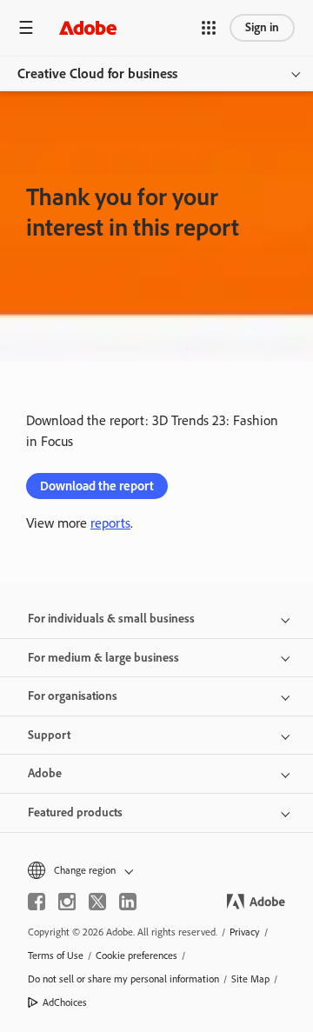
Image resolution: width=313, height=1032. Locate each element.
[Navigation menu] (26, 27)
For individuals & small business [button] (111, 618)
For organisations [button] (72, 696)
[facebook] (36, 901)
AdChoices (65, 1002)
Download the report (97, 486)
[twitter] (97, 901)
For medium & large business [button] (103, 657)
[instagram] (67, 901)
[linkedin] (128, 901)
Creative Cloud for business (97, 73)
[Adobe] (87, 27)
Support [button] (49, 735)
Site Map (250, 979)
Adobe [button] (45, 773)
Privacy (245, 932)
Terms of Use (55, 955)
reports (110, 523)
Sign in (262, 27)
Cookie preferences (136, 955)
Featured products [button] (75, 812)
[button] (209, 28)
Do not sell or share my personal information (123, 979)
